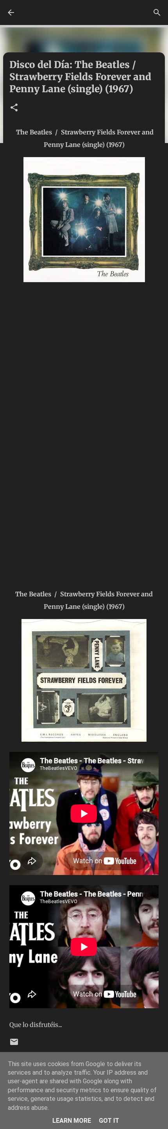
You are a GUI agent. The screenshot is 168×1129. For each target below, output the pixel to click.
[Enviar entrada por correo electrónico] (14, 1044)
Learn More (71, 1120)
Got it (109, 1120)
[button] (14, 108)
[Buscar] (157, 12)
